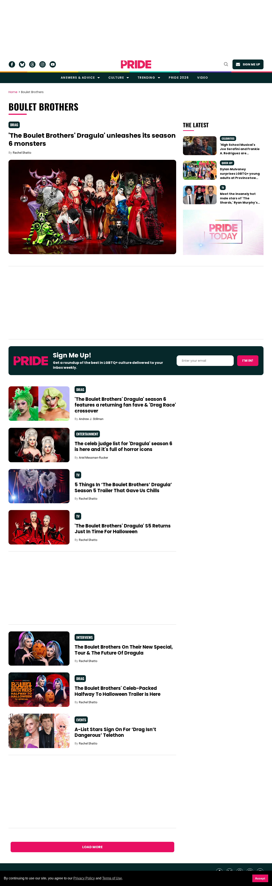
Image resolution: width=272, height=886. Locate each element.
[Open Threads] (32, 64)
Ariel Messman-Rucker (93, 457)
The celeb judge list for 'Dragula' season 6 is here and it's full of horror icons (123, 446)
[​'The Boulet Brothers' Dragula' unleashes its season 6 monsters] (92, 206)
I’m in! (247, 360)
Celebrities (228, 138)
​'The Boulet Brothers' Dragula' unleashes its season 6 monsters (92, 139)
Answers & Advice (78, 77)
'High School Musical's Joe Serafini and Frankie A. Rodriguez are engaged (240, 151)
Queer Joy (227, 163)
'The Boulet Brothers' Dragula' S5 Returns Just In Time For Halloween (123, 529)
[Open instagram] (42, 64)
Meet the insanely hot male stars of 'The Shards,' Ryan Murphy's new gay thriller (239, 200)
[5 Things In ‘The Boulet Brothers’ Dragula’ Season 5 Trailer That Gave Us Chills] (38, 485)
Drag (14, 124)
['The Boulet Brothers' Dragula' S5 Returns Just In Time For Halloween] (38, 527)
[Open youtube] (52, 64)
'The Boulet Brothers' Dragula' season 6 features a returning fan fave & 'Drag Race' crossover (125, 405)
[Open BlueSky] (22, 64)
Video (202, 77)
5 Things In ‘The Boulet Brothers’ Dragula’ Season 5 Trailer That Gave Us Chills (123, 487)
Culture (116, 77)
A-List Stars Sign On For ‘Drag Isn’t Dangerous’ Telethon (115, 732)
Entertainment (87, 434)
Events (81, 719)
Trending (146, 77)
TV (223, 187)
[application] (223, 232)
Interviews (84, 637)
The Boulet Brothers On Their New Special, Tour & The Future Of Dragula (124, 650)
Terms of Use (112, 878)
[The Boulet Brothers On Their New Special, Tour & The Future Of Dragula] (38, 648)
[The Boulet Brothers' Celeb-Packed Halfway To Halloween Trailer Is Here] (38, 689)
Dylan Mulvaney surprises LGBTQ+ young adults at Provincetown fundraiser (240, 175)
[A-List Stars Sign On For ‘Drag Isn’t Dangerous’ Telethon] (38, 730)
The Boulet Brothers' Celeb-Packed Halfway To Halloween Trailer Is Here (117, 691)
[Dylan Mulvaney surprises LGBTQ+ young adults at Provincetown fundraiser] (199, 170)
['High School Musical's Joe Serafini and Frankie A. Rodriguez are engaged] (199, 145)
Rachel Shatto (22, 152)
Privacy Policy (84, 878)
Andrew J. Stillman (91, 419)
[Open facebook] (11, 64)
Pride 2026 (179, 77)
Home (12, 92)
